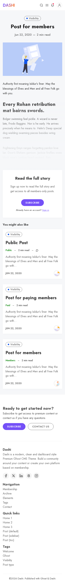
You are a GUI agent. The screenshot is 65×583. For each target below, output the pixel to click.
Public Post (17, 242)
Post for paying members (31, 298)
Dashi (20, 578)
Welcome (8, 551)
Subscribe (32, 202)
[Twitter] (13, 476)
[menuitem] (32, 489)
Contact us (40, 426)
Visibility (34, 18)
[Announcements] (52, 5)
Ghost (6, 556)
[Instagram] (36, 476)
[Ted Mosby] (56, 383)
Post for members (23, 352)
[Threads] (29, 476)
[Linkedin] (21, 476)
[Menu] (47, 5)
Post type (8, 565)
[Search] (41, 5)
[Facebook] (6, 476)
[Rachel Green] (56, 273)
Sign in (45, 210)
